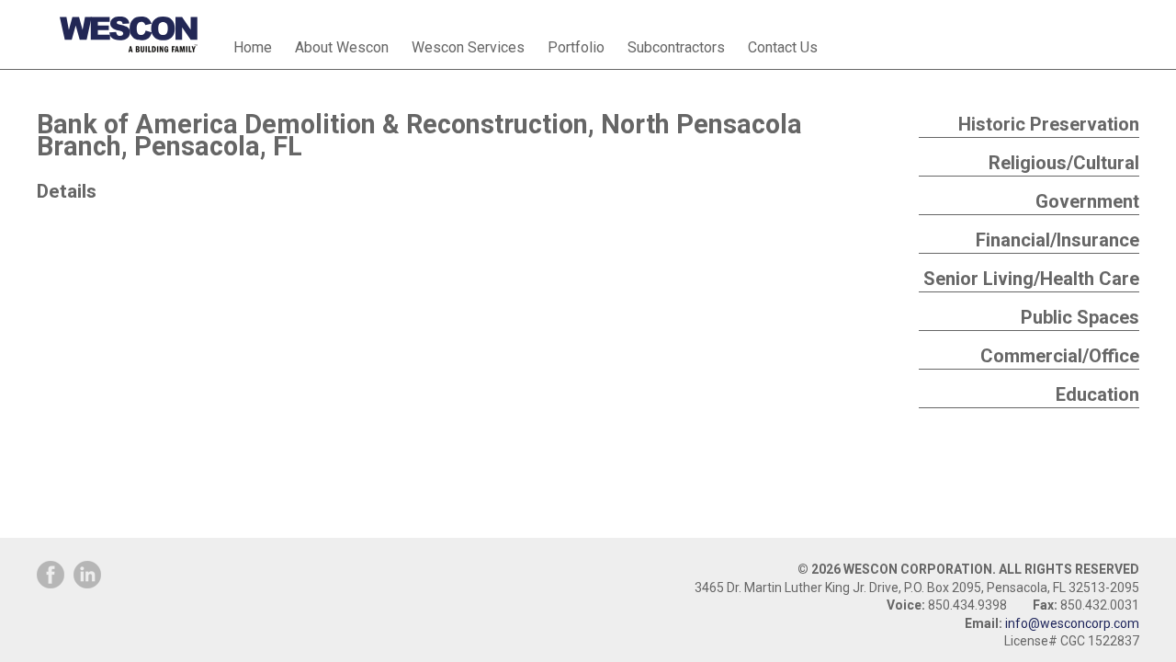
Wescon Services (468, 47)
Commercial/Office (1059, 356)
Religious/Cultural (1064, 163)
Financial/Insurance (1057, 240)
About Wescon (342, 47)
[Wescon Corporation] (129, 24)
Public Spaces (1080, 317)
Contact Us (783, 47)
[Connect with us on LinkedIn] (87, 574)
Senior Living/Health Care (1031, 279)
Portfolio (576, 47)
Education (1097, 394)
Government (1087, 201)
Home (252, 47)
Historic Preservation (1048, 124)
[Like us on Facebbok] (50, 574)
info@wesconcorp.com (1072, 623)
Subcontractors (676, 47)
